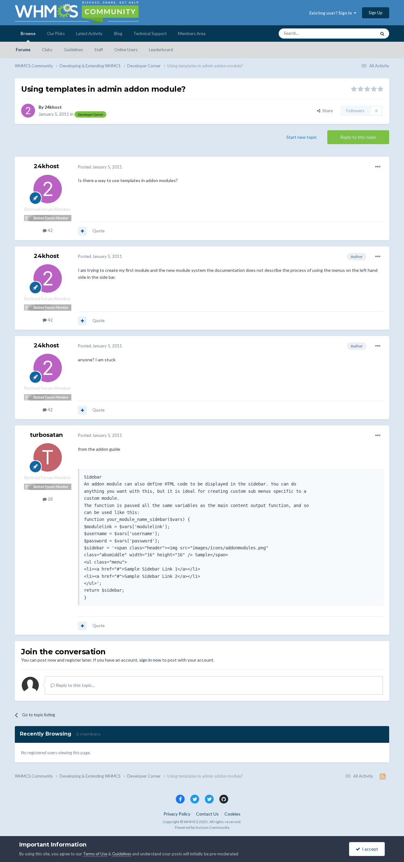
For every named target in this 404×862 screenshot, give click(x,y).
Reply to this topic (358, 137)
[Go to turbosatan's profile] (47, 457)
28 (50, 499)
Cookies (232, 813)
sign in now (150, 660)
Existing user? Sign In (331, 12)
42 (50, 230)
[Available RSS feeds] (382, 776)
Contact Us (207, 813)
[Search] (382, 33)
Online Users (126, 49)
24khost (53, 107)
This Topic (358, 33)
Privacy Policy (176, 813)
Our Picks (56, 33)
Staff (98, 49)
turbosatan (46, 434)
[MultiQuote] (82, 231)
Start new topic (301, 137)
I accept (369, 849)
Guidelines (73, 49)
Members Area (191, 33)
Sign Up (376, 12)
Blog (118, 33)
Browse (28, 33)
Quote (98, 230)
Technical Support (150, 33)
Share (326, 110)
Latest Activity (89, 33)
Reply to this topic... (75, 685)
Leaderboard (161, 49)
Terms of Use (95, 853)
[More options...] (377, 167)
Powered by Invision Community (202, 827)
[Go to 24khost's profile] (28, 111)
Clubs (47, 49)
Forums (23, 49)
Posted (100, 166)
